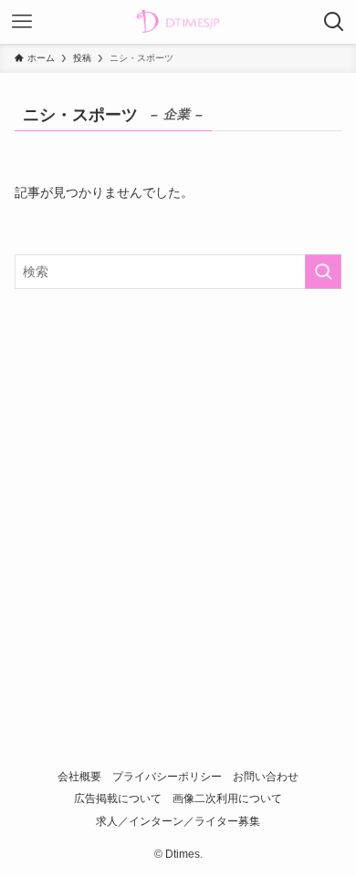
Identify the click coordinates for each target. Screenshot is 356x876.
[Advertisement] (178, 492)
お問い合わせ (265, 776)
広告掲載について (118, 798)
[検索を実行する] (323, 271)
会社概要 (79, 776)
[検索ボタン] (334, 22)
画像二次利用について (227, 798)
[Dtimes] (178, 22)
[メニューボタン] (22, 22)
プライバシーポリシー (167, 776)
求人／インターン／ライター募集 (178, 821)
